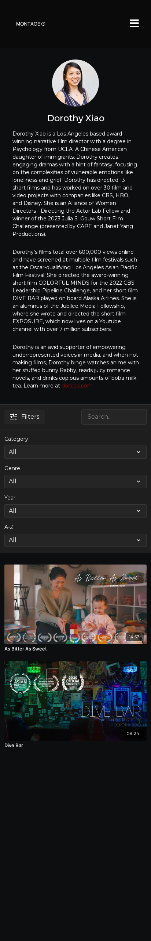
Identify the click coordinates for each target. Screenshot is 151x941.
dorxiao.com (77, 385)
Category (16, 439)
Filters (30, 416)
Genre (12, 468)
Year (9, 497)
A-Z (9, 527)
